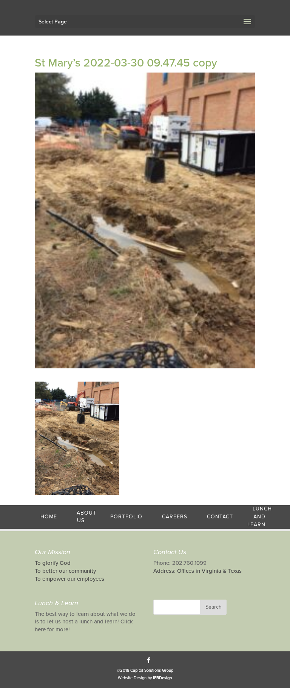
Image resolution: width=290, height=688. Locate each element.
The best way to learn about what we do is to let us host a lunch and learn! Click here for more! (85, 622)
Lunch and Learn (259, 517)
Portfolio (126, 516)
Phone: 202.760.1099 (180, 563)
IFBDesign (162, 678)
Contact (220, 516)
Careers (174, 516)
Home (48, 516)
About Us (86, 517)
